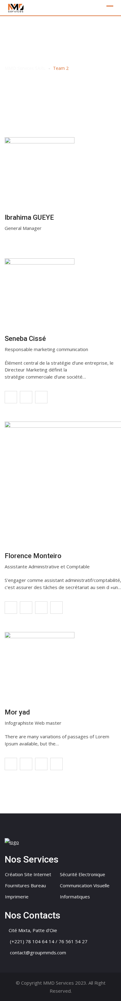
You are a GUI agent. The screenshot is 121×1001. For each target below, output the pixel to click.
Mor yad (17, 712)
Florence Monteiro (33, 556)
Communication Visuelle (85, 885)
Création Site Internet (28, 874)
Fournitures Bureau (25, 885)
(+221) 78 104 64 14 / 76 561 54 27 (48, 941)
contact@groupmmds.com (38, 952)
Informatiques (75, 896)
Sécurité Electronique (82, 874)
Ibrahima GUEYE (29, 217)
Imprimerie (17, 896)
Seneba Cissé (25, 338)
